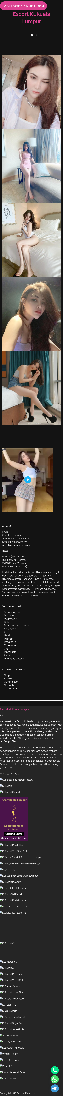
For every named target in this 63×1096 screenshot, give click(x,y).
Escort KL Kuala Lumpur (31, 17)
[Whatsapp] (55, 1079)
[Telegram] (55, 1088)
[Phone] (55, 1070)
